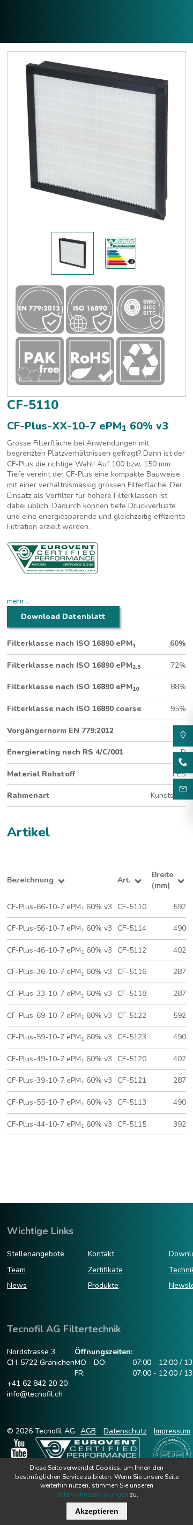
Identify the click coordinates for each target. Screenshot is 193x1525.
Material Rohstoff (41, 774)
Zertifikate (105, 1270)
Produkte (103, 1285)
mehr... (18, 601)
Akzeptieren (96, 1511)
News (17, 1285)
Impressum (172, 1431)
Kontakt (101, 1254)
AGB (88, 1431)
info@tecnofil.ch (35, 1394)
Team (16, 1270)
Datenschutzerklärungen (91, 1494)
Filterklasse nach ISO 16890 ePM (71, 643)
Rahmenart (28, 795)
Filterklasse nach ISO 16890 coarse (74, 709)
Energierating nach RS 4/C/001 (65, 752)
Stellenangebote (35, 1254)
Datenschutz (124, 1431)
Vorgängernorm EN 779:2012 (60, 731)
